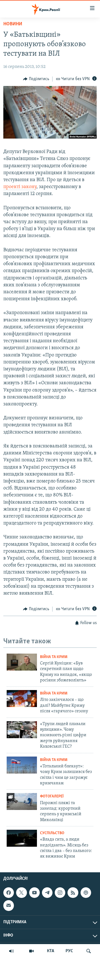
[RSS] (73, 892)
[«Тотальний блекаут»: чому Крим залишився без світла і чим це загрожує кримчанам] (22, 765)
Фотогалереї (52, 796)
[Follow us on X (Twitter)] (21, 892)
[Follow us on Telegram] (47, 892)
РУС (69, 951)
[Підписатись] (8, 905)
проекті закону (19, 186)
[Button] (36, 79)
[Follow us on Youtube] (34, 892)
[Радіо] (11, 951)
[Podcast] (86, 892)
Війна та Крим (54, 657)
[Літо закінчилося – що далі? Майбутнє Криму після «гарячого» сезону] (22, 698)
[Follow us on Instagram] (60, 892)
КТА (50, 951)
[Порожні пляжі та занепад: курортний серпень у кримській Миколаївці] (22, 801)
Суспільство (52, 833)
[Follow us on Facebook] (8, 892)
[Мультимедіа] (31, 951)
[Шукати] (88, 951)
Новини (12, 24)
